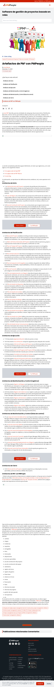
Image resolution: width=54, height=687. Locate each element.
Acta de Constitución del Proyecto (16, 205)
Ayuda (4, 59)
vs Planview (11, 665)
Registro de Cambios (19, 405)
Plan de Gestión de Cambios (15, 292)
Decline (49, 683)
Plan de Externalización (13, 254)
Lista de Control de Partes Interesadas (18, 448)
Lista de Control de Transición (16, 436)
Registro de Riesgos (19, 384)
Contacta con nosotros (32, 651)
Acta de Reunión (18, 341)
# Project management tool (9, 612)
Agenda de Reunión (19, 339)
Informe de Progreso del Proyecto (23, 344)
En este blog (7, 176)
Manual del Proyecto (12, 236)
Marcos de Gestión (24, 59)
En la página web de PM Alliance (13, 173)
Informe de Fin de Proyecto (15, 469)
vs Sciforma (20, 659)
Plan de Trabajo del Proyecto (14, 246)
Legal (29, 647)
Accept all (40, 683)
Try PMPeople (34, 225)
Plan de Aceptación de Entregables (16, 263)
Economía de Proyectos (12, 59)
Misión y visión (31, 643)
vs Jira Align (11, 663)
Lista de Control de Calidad (15, 424)
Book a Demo (19, 225)
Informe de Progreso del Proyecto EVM (24, 350)
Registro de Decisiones (20, 398)
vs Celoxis (19, 661)
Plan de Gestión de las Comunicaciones (18, 324)
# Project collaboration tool (33, 610)
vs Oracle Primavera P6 (13, 660)
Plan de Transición (12, 269)
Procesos (32, 59)
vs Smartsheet (11, 667)
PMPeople (14, 529)
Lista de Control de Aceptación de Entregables (20, 430)
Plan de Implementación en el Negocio (18, 273)
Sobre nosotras (31, 645)
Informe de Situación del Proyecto (23, 358)
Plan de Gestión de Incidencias (16, 310)
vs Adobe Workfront (21, 665)
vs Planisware (20, 657)
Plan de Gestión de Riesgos (15, 299)
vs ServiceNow (20, 667)
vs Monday (20, 663)
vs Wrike (10, 669)
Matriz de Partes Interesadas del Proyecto (18, 242)
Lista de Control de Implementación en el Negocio (21, 442)
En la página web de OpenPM (12, 171)
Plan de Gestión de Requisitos (15, 284)
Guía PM (6, 113)
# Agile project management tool (17, 608)
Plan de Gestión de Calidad (15, 316)
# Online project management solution (12, 610)
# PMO (24, 610)
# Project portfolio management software (26, 612)
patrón (29, 479)
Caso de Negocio (11, 196)
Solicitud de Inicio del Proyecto (15, 186)
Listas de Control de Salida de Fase (17, 417)
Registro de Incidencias (20, 392)
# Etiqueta (5, 608)
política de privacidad (32, 649)
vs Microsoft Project (13, 657)
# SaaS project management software (12, 615)
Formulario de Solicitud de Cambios (23, 354)
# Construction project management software (37, 608)
